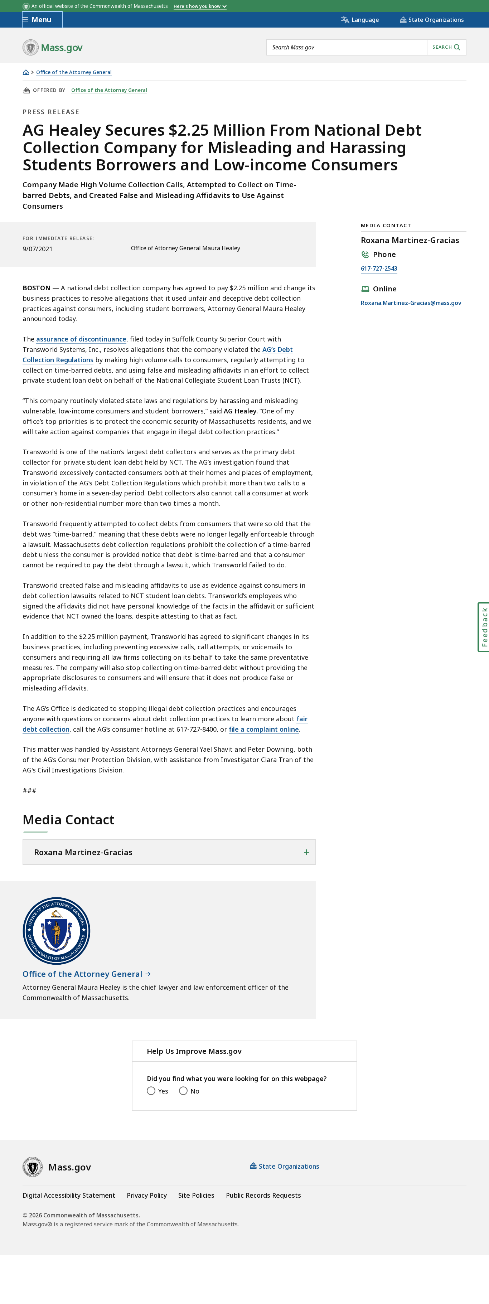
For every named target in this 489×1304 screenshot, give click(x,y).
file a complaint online (264, 729)
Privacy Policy (147, 1195)
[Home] (25, 72)
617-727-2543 (379, 269)
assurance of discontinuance (81, 339)
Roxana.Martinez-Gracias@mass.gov (411, 303)
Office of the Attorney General (74, 72)
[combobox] (366, 47)
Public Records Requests (263, 1195)
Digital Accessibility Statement (69, 1195)
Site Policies (196, 1195)
